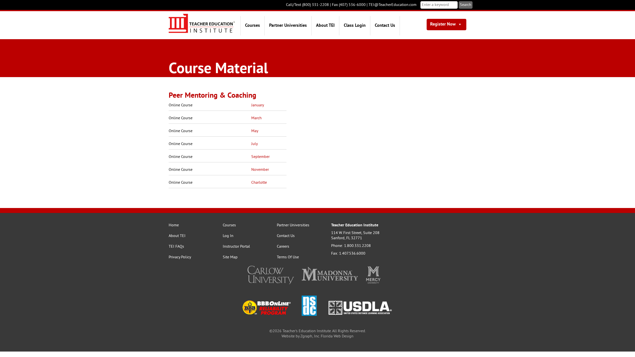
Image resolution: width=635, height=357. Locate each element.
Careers (283, 246)
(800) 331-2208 (315, 4)
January (257, 105)
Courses (252, 26)
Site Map (230, 257)
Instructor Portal (236, 246)
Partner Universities (288, 26)
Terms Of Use (288, 257)
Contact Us (385, 26)
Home (174, 225)
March (256, 118)
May (254, 131)
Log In (228, 236)
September (260, 156)
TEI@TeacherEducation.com (392, 4)
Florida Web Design (337, 336)
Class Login (355, 26)
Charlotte (259, 182)
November (260, 169)
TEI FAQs (176, 246)
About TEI (325, 26)
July (254, 144)
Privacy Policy (180, 257)
